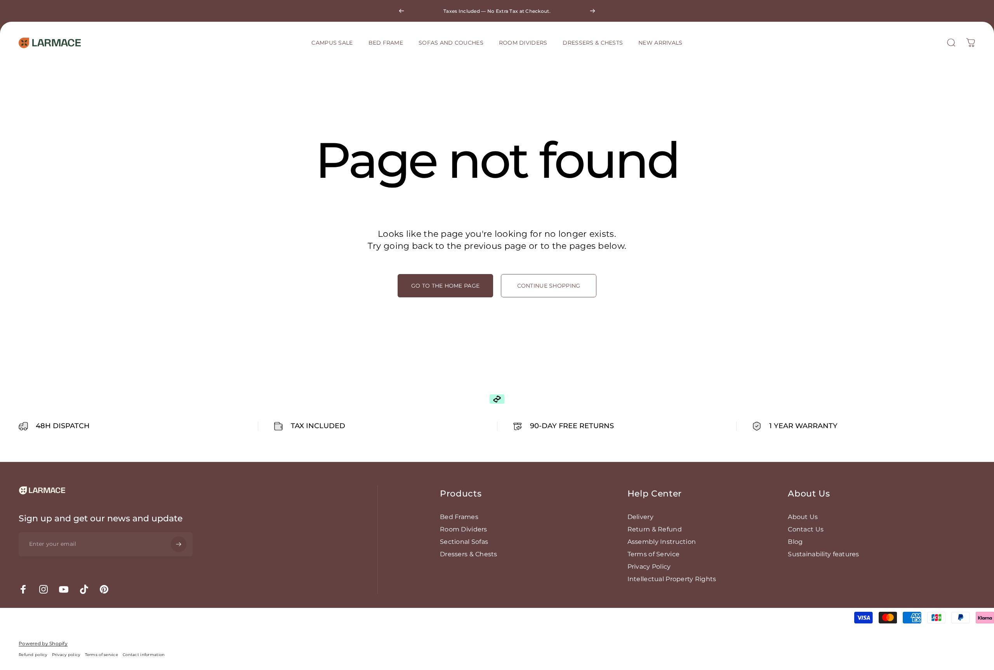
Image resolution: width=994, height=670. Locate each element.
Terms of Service (653, 554)
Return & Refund (654, 529)
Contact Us (806, 529)
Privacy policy (66, 655)
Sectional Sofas (464, 541)
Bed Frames (459, 517)
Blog (795, 541)
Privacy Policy (649, 566)
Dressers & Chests (468, 554)
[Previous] (401, 11)
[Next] (592, 11)
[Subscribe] (178, 544)
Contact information (144, 655)
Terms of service (101, 655)
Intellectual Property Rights (671, 579)
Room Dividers (463, 529)
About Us (803, 517)
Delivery (640, 517)
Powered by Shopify (43, 643)
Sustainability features (823, 554)
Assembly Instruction (661, 541)
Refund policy (33, 655)
